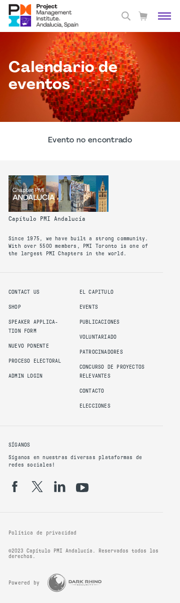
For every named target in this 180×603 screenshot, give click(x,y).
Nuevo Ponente (28, 346)
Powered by (24, 583)
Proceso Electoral (35, 361)
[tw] (37, 486)
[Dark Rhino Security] (74, 583)
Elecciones (95, 406)
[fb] (14, 486)
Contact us (24, 292)
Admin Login (25, 376)
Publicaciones (100, 322)
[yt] (82, 487)
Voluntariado (98, 337)
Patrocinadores (101, 352)
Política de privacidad (42, 533)
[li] (60, 486)
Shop (14, 307)
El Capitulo (97, 292)
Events (89, 307)
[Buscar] (126, 15)
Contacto (92, 391)
